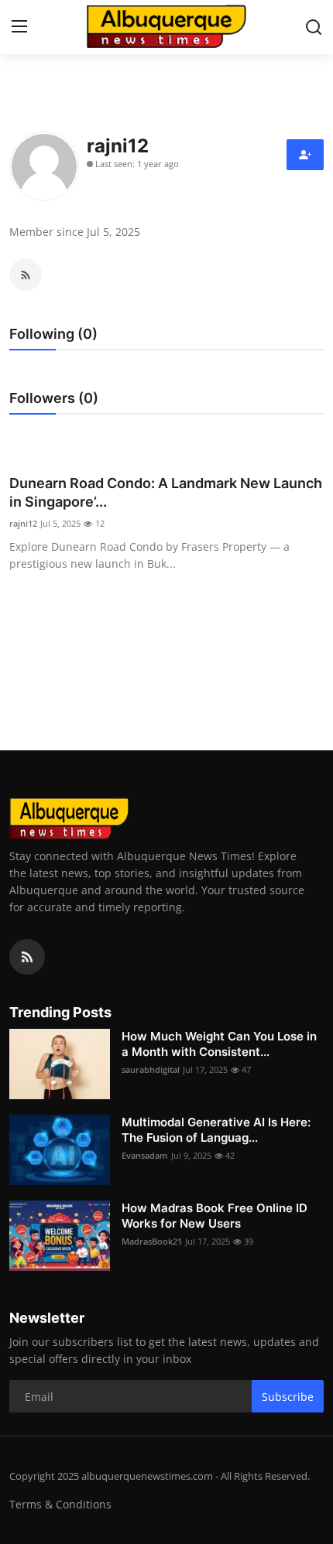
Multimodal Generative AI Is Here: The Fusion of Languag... (216, 1130)
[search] (313, 27)
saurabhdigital (151, 1069)
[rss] (27, 957)
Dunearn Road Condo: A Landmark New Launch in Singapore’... (165, 492)
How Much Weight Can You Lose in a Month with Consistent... (219, 1044)
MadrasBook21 (152, 1241)
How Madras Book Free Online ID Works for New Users (214, 1216)
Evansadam (145, 1155)
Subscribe (288, 1396)
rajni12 (23, 523)
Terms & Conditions (60, 1504)
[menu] (19, 27)
